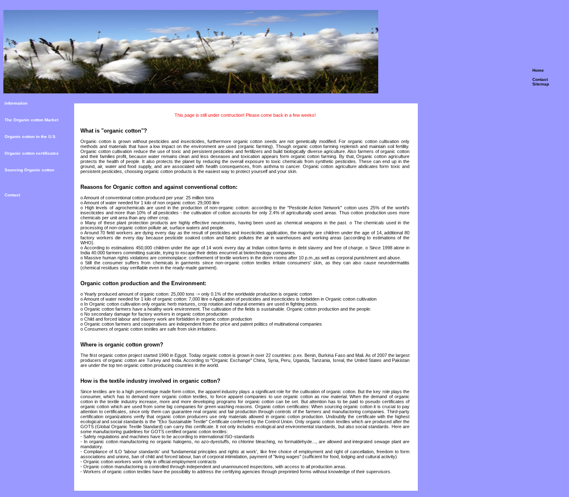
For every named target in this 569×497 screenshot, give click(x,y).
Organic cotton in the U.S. (31, 136)
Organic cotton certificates (32, 153)
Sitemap (540, 84)
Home (538, 70)
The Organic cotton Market (31, 120)
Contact (540, 79)
